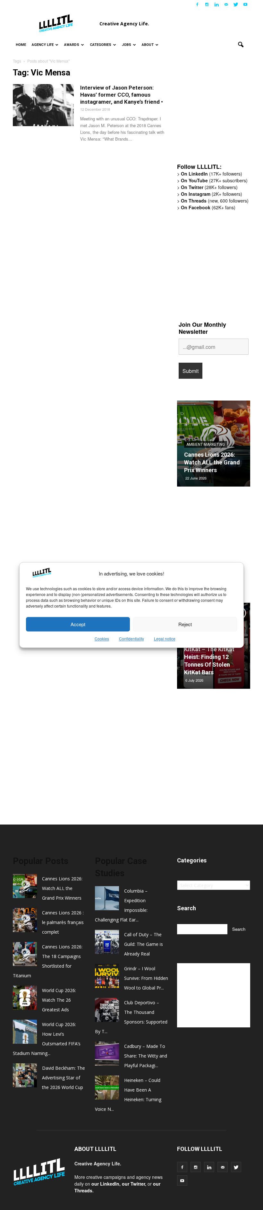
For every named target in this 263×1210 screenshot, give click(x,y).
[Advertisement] (220, 114)
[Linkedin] (216, 4)
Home (21, 45)
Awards (71, 45)
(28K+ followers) (209, 187)
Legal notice (164, 639)
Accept (78, 624)
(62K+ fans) (208, 207)
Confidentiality (131, 639)
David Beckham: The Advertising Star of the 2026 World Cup (63, 1077)
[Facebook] (197, 4)
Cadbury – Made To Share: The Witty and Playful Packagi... (145, 1055)
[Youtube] (245, 4)
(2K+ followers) (211, 194)
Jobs (126, 45)
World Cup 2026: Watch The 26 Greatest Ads (59, 1000)
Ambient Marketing (205, 444)
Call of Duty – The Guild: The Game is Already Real (143, 944)
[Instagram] (207, 4)
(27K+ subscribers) (214, 180)
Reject (185, 624)
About (148, 45)
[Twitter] (236, 4)
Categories (100, 45)
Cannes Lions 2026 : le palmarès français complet (63, 922)
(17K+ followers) (211, 173)
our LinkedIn (105, 1183)
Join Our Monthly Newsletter (202, 328)
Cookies (102, 639)
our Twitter (133, 1183)
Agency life (43, 45)
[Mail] (226, 4)
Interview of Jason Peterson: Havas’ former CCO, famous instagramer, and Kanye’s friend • (121, 94)
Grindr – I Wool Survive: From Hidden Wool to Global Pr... (146, 978)
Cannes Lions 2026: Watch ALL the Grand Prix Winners (212, 462)
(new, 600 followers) (215, 200)
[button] (240, 45)
